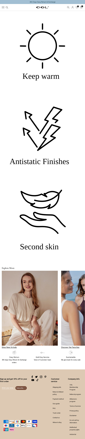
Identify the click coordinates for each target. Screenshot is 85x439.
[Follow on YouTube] (32, 380)
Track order (57, 413)
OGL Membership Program (74, 387)
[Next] (79, 308)
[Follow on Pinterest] (45, 377)
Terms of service (75, 406)
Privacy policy (74, 411)
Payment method (58, 399)
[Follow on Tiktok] (37, 380)
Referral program (75, 394)
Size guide (56, 404)
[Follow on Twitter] (36, 377)
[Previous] (5, 308)
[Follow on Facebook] (32, 377)
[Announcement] (42, 2)
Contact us (56, 418)
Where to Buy (57, 422)
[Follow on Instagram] (41, 377)
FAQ (54, 408)
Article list (73, 434)
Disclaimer (73, 415)
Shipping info (57, 387)
